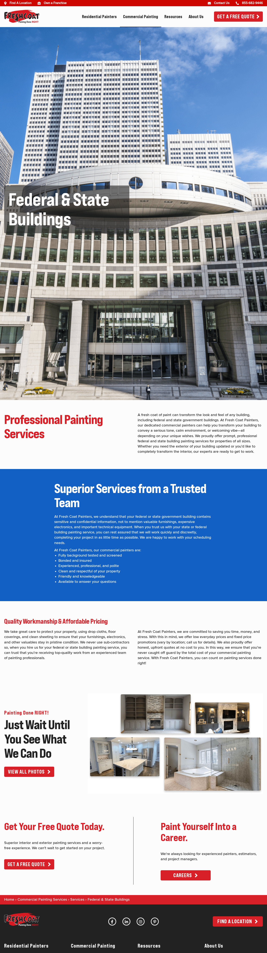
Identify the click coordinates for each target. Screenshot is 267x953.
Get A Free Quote (236, 16)
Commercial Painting (140, 16)
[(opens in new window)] (41, 3)
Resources (173, 16)
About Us (196, 16)
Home (9, 900)
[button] (29, 772)
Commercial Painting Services (42, 900)
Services (77, 900)
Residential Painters (99, 16)
